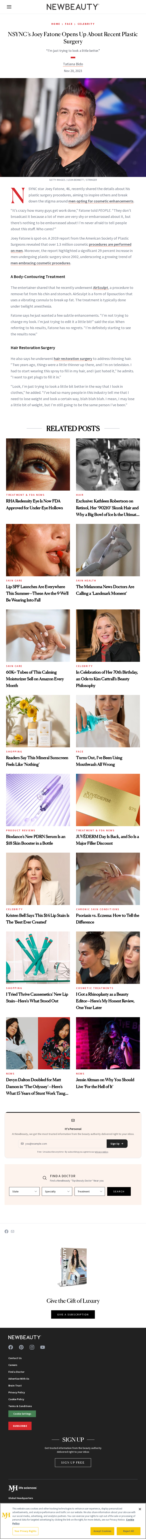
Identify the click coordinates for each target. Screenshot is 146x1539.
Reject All (128, 1531)
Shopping (14, 751)
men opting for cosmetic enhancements (100, 201)
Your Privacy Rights (25, 1531)
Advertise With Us (18, 1378)
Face (69, 24)
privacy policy (101, 1151)
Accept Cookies (102, 1531)
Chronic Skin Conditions (98, 909)
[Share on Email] (12, 1231)
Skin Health (86, 580)
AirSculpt (100, 287)
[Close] (140, 1509)
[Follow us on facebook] (10, 1347)
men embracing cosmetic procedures (40, 263)
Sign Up (115, 1143)
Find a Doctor (16, 1372)
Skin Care (14, 580)
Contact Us (15, 1358)
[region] (73, 1521)
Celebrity (86, 24)
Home (55, 24)
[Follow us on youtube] (42, 1347)
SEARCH (119, 1191)
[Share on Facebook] (6, 1231)
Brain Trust (15, 1385)
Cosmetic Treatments (95, 988)
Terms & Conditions (20, 1406)
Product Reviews (21, 830)
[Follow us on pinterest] (21, 1347)
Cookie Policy (16, 1399)
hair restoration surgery (73, 358)
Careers (12, 1365)
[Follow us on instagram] (32, 1347)
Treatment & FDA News (25, 494)
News (10, 1073)
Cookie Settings (22, 1413)
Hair (79, 494)
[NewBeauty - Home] (73, 7)
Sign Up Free (73, 1462)
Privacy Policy (16, 1392)
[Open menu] (9, 6)
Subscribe (20, 1426)
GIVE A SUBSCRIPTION (73, 1314)
